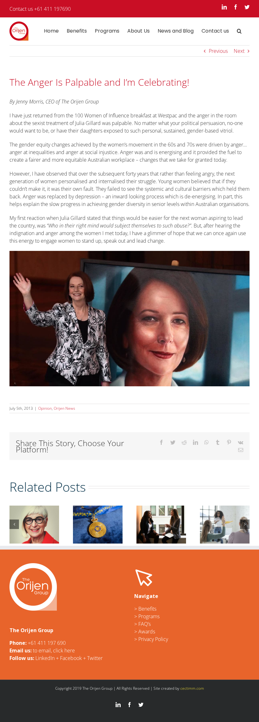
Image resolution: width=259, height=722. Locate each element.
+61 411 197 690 (47, 642)
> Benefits (145, 608)
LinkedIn (45, 658)
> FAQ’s (142, 623)
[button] (239, 31)
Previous (218, 50)
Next (239, 50)
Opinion (45, 408)
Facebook (71, 658)
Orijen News (64, 408)
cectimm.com (192, 688)
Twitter (95, 658)
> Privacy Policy (151, 639)
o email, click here (54, 650)
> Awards (144, 631)
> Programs (147, 616)
